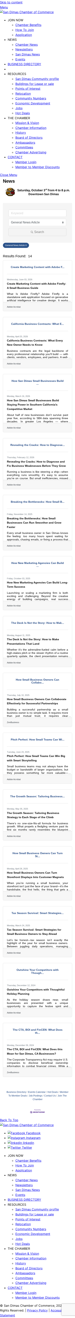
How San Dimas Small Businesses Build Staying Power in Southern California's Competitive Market (33, 405)
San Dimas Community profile (37, 79)
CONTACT (15, 157)
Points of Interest (27, 88)
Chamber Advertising (30, 152)
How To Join (24, 30)
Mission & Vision (27, 123)
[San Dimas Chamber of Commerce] (27, 12)
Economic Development (32, 103)
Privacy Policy (37, 1310)
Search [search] (39, 232)
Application (23, 35)
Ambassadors (25, 142)
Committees (24, 147)
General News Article (15, 245)
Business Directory (16, 1092)
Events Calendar (37, 1092)
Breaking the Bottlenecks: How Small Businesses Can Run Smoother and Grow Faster (34, 523)
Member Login (25, 162)
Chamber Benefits (28, 25)
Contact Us (50, 1095)
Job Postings (35, 1095)
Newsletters (24, 49)
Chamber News (26, 44)
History (20, 132)
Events (20, 59)
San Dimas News (27, 54)
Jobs (18, 108)
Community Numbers (30, 98)
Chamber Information (30, 128)
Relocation (23, 93)
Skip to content (11, 2)
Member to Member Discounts (37, 167)
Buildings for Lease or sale (34, 84)
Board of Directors (28, 137)
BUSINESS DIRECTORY (24, 64)
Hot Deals (22, 113)
